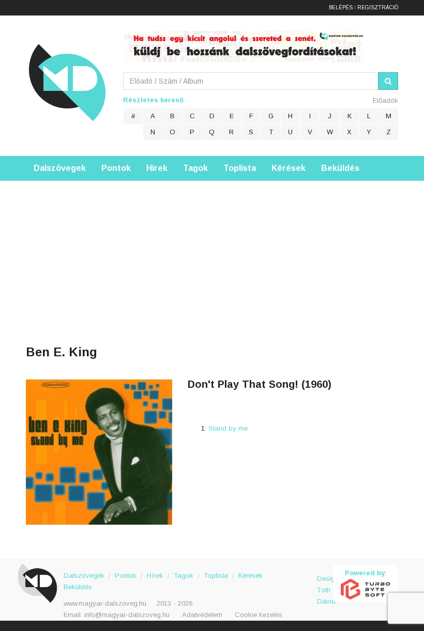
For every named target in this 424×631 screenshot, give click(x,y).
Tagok (195, 168)
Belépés (341, 7)
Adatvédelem (202, 615)
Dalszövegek (60, 168)
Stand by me (228, 428)
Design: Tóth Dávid (325, 584)
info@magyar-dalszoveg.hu (127, 615)
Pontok (116, 168)
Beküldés (340, 168)
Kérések (288, 168)
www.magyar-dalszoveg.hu (105, 603)
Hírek (157, 168)
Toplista (239, 168)
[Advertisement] (212, 253)
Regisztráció (377, 7)
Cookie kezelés (258, 615)
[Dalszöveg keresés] (388, 81)
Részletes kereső (153, 100)
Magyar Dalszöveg (67, 82)
